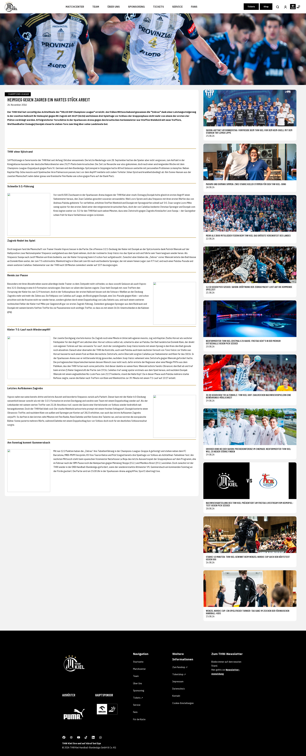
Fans (194, 6)
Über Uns (113, 6)
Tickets (158, 6)
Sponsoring (136, 6)
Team (95, 6)
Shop (266, 6)
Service (177, 6)
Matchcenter (75, 6)
